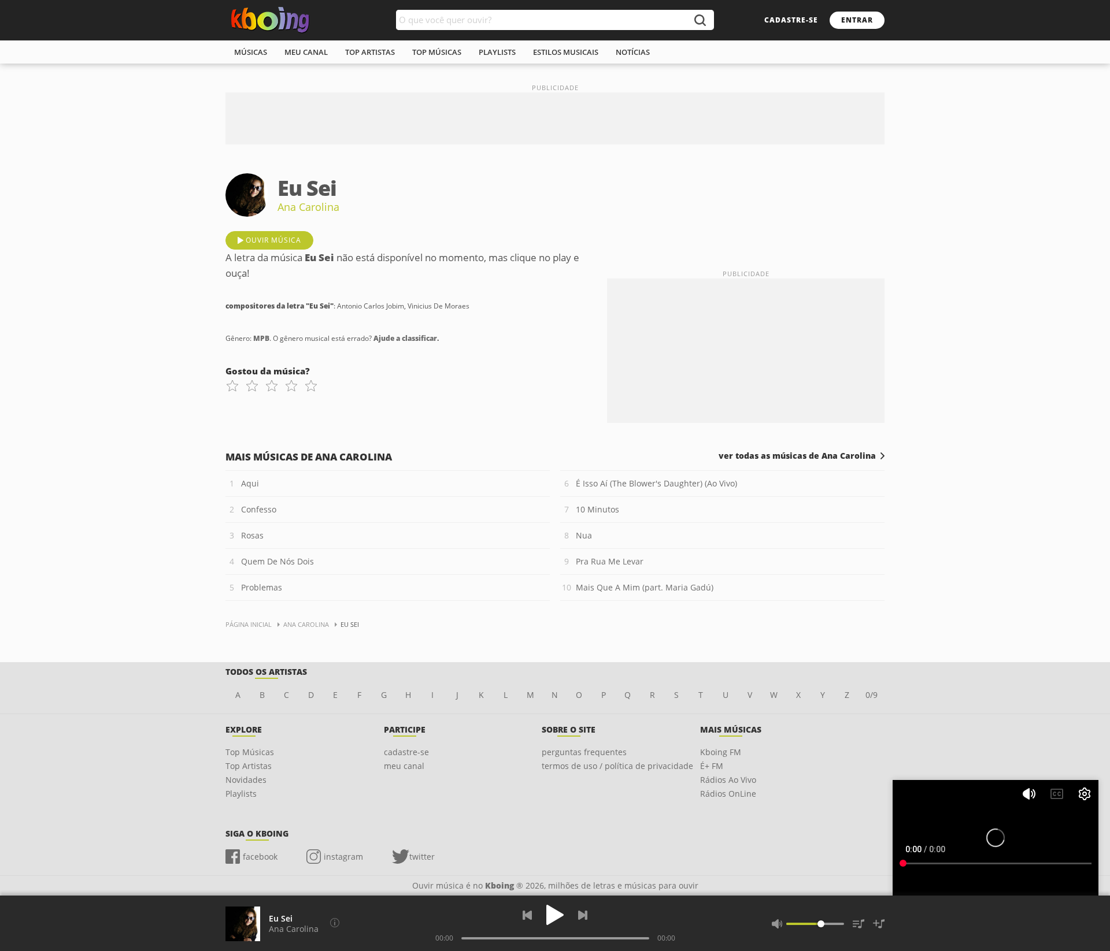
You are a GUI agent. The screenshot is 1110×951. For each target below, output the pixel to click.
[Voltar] (527, 915)
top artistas (370, 52)
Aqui (250, 483)
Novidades (246, 779)
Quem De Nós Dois (277, 561)
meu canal (306, 52)
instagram (343, 856)
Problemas (261, 587)
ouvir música (273, 240)
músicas (250, 52)
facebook (260, 856)
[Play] (555, 915)
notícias (633, 52)
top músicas (436, 52)
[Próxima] (582, 915)
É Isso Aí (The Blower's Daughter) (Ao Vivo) (656, 483)
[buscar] (699, 20)
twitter (422, 856)
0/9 (871, 694)
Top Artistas (248, 765)
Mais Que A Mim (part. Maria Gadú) (644, 587)
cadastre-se (791, 20)
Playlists (241, 793)
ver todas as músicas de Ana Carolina (797, 456)
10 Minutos (597, 509)
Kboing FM (720, 751)
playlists (497, 52)
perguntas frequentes (584, 751)
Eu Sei (281, 918)
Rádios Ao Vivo (728, 779)
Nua (584, 535)
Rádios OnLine (728, 793)
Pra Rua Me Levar (609, 561)
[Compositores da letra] (334, 922)
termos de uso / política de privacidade (617, 765)
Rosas (252, 535)
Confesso (258, 509)
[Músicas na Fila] (858, 923)
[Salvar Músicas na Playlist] (879, 923)
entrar (857, 20)
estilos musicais (565, 52)
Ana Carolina (308, 207)
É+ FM (711, 765)
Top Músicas (249, 751)
